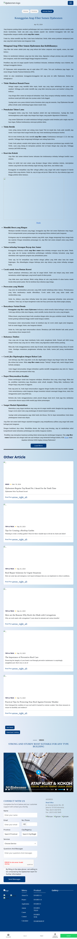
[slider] (29, 789)
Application (25, 904)
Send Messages (14, 879)
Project (24, 899)
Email (6, 820)
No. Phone (26, 820)
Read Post (16, 497)
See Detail (10, 727)
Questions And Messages (13, 849)
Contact (24, 916)
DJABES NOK (37, 916)
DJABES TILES (37, 909)
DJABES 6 (37, 904)
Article (34, 11)
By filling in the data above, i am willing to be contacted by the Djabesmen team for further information (21, 871)
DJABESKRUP (39, 921)
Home (25, 11)
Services (7, 839)
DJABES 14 (38, 899)
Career (24, 912)
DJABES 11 (38, 895)
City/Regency (26, 830)
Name (6, 811)
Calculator (25, 921)
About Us (25, 895)
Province (7, 830)
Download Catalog (13, 732)
